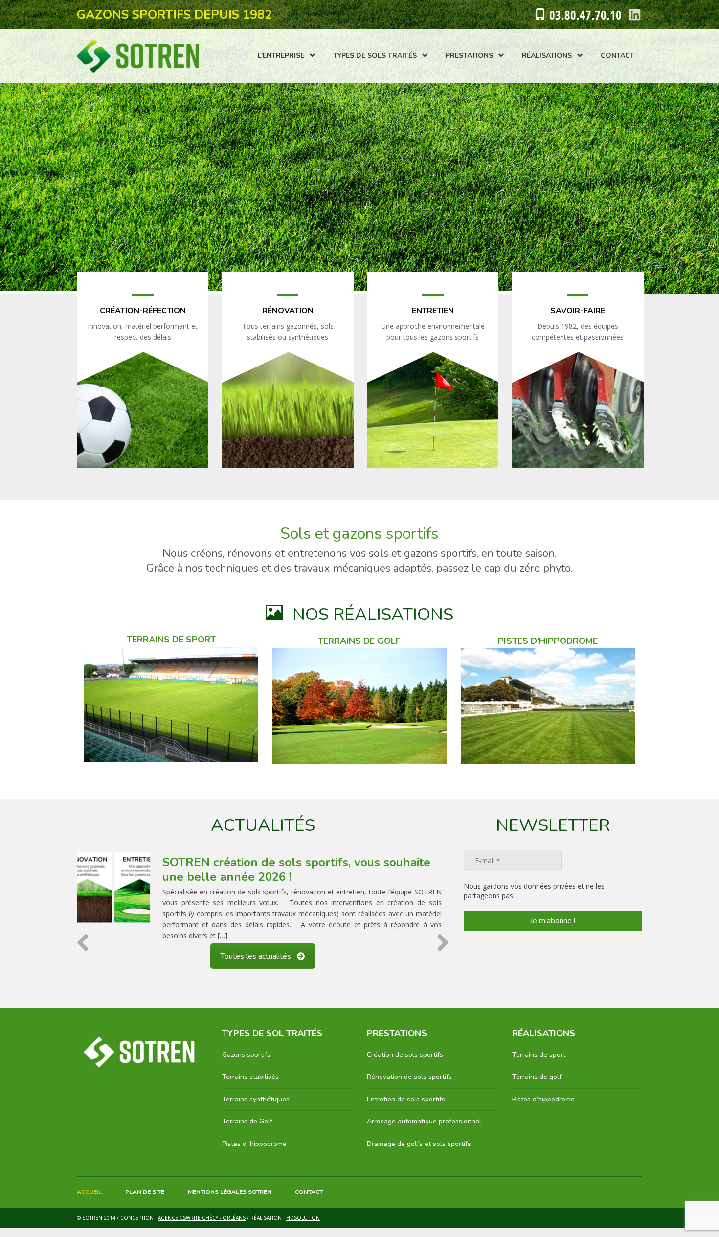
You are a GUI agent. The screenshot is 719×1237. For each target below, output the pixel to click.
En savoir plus (142, 381)
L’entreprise (281, 55)
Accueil (89, 1201)
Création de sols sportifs (405, 1064)
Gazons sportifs (246, 1064)
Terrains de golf (537, 1086)
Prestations (469, 55)
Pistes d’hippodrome (543, 1108)
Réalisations (547, 55)
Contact (617, 55)
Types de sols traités (375, 55)
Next (439, 952)
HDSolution (303, 1227)
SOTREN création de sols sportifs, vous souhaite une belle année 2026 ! (296, 869)
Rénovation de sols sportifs (409, 1086)
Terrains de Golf (247, 1130)
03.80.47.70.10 (585, 14)
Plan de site (144, 1201)
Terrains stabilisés (250, 1086)
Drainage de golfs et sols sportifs (419, 1152)
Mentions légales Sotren (229, 1201)
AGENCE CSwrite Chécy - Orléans (202, 1227)
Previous (86, 952)
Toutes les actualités (256, 965)
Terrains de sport (538, 1064)
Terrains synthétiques (256, 1108)
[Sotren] (138, 56)
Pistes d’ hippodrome (254, 1152)
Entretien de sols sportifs (406, 1108)
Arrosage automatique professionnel (424, 1130)
